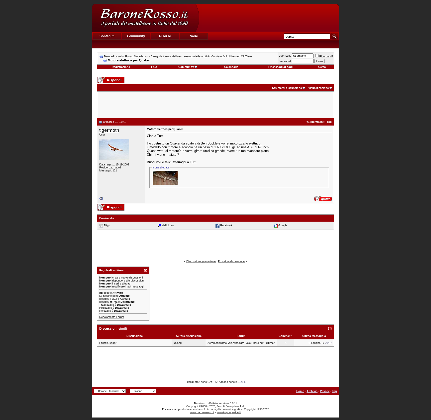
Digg (106, 225)
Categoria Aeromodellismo (166, 56)
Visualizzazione (318, 87)
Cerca (322, 66)
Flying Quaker (107, 342)
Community (186, 66)
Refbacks (105, 310)
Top (334, 391)
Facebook (226, 225)
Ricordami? (326, 56)
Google (282, 225)
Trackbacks (106, 304)
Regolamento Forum (111, 316)
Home (300, 391)
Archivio (312, 391)
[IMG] (113, 298)
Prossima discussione (231, 261)
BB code (104, 292)
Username (285, 55)
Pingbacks (105, 307)
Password (285, 61)
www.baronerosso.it (202, 412)
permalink (317, 121)
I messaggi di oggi (280, 66)
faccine (107, 295)
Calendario (231, 66)
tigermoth (109, 130)
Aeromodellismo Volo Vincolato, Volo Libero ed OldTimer (218, 56)
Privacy (324, 391)
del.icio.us (168, 225)
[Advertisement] (269, 17)
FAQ (154, 66)
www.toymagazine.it (229, 412)
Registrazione (121, 66)
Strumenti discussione (287, 87)
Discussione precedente (201, 261)
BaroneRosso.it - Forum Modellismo (125, 56)
